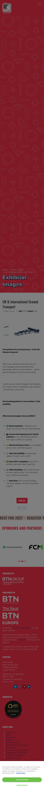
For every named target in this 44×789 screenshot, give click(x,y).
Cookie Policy (21, 773)
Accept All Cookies (22, 780)
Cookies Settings (22, 785)
